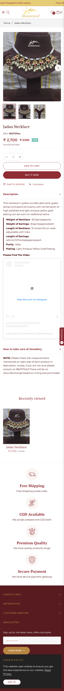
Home (7, 23)
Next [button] (58, 67)
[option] (32, 66)
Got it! (12, 682)
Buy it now (32, 175)
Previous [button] (5, 67)
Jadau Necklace (16, 447)
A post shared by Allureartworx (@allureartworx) (29, 333)
